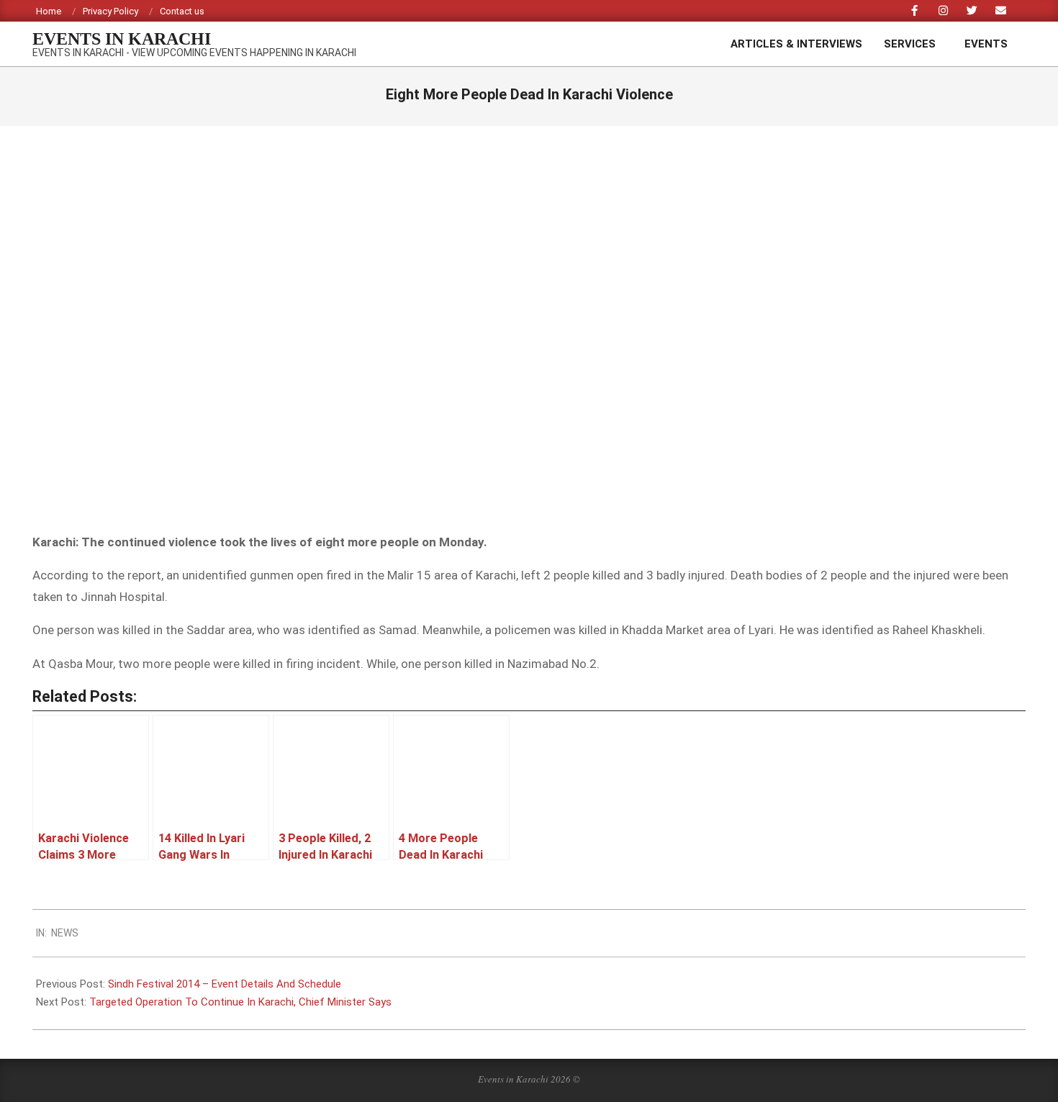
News (64, 933)
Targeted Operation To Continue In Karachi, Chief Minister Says (240, 1001)
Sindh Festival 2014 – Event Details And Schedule (224, 983)
